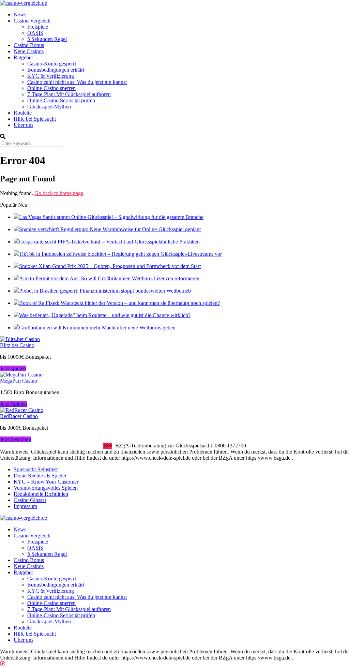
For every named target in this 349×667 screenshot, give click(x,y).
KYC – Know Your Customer (46, 482)
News (20, 14)
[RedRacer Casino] (21, 410)
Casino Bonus (29, 45)
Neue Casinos (29, 51)
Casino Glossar (30, 500)
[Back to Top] (2, 664)
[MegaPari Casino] (21, 374)
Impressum (25, 506)
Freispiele (37, 27)
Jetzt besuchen (15, 439)
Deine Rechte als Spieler (40, 475)
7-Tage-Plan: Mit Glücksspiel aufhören (69, 94)
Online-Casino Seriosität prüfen (61, 100)
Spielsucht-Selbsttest (36, 469)
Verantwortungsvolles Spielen (46, 488)
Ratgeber (23, 57)
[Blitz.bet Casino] (20, 339)
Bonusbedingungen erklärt (55, 70)
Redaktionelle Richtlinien (41, 494)
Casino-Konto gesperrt (51, 63)
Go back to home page (58, 193)
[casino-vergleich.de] (23, 3)
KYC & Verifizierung (50, 76)
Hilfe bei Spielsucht (35, 119)
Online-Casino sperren (51, 88)
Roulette (23, 113)
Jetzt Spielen (13, 404)
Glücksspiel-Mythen (49, 106)
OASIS (35, 33)
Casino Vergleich (32, 21)
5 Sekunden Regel (47, 39)
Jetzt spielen (13, 368)
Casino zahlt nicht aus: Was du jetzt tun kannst (77, 82)
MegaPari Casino (18, 381)
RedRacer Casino (19, 416)
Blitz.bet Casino (17, 345)
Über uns (23, 125)
